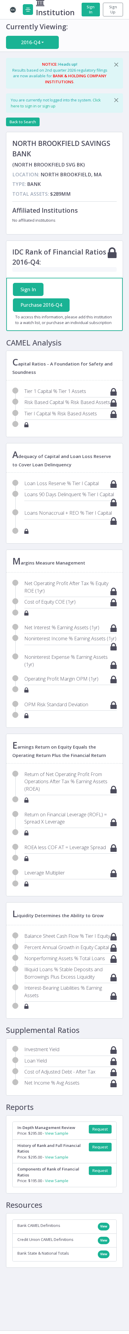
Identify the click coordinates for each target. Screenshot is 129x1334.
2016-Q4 (30, 42)
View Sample (56, 1133)
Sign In (90, 9)
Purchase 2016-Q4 (41, 305)
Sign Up (113, 9)
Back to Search (23, 121)
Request (100, 1129)
